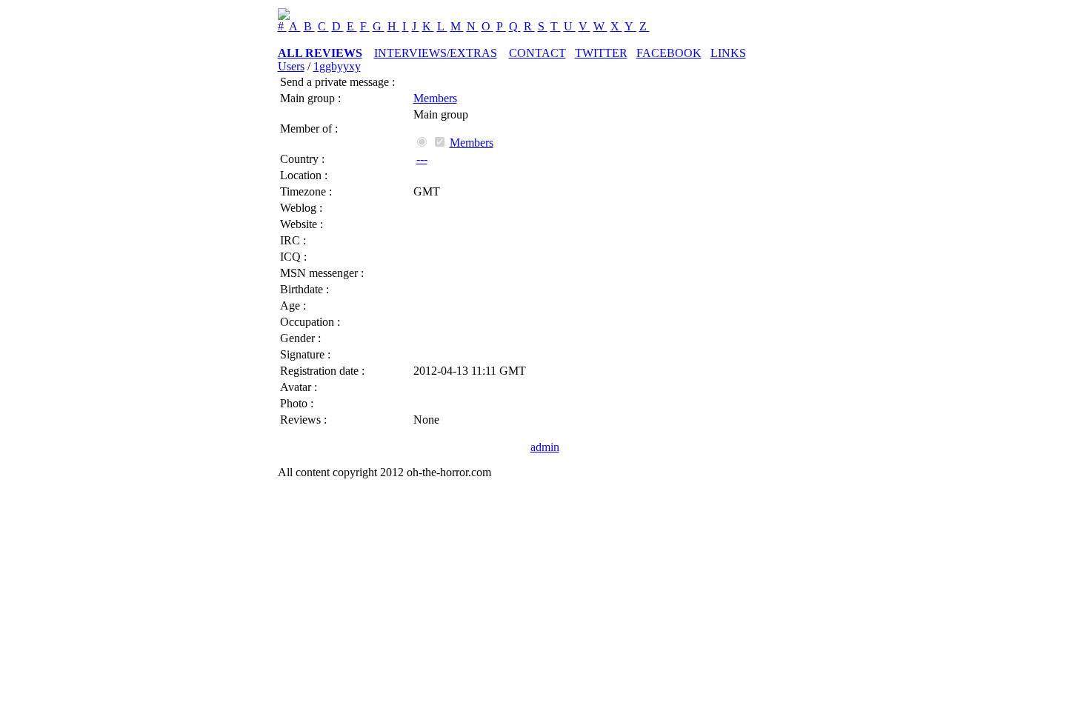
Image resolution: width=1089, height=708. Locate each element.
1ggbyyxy (337, 66)
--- (421, 159)
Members (435, 98)
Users (291, 66)
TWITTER (601, 53)
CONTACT (537, 53)
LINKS (728, 53)
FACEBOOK (669, 53)
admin (544, 447)
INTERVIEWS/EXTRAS (435, 53)
